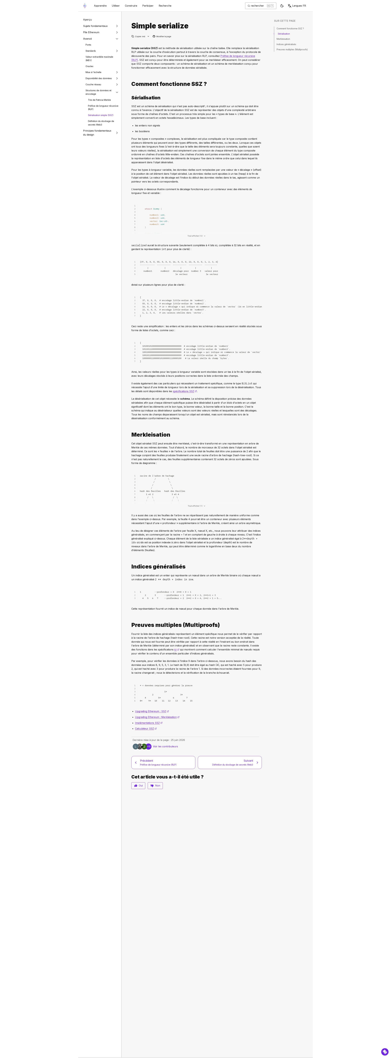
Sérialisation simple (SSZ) (100, 115)
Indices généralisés (286, 44)
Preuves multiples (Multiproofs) (292, 49)
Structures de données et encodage (98, 92)
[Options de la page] (148, 36)
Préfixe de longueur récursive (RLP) (103, 108)
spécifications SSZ (185, 391)
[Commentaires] (385, 1052)
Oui (141, 785)
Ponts (88, 44)
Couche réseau (93, 84)
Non (157, 785)
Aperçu (87, 19)
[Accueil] (84, 5)
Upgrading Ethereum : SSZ (152, 711)
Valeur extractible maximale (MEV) (99, 58)
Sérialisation (284, 33)
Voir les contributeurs (165, 746)
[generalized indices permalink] (130, 566)
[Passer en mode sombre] (282, 6)
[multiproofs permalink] (130, 625)
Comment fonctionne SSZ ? (290, 28)
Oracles (89, 66)
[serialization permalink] (130, 98)
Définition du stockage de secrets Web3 (101, 123)
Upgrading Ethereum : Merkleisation (157, 717)
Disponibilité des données (99, 78)
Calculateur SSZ (146, 728)
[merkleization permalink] (130, 434)
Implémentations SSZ (149, 722)
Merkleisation (283, 39)
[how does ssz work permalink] (130, 84)
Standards (91, 51)
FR (299, 5)
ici (176, 649)
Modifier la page (162, 36)
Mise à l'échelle (93, 72)
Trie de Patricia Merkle (99, 100)
